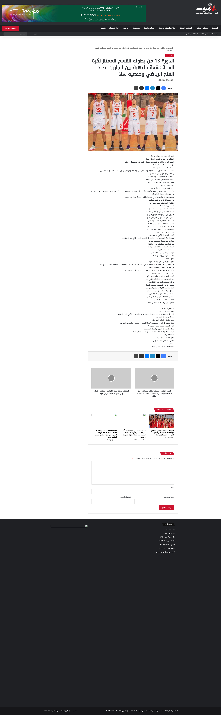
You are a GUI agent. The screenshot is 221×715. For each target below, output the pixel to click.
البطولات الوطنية (202, 28)
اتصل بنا (74, 710)
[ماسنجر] (147, 88)
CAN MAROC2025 (10, 28)
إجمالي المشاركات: (169, 548)
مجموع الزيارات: (170, 540)
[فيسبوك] (163, 88)
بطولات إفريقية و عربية (167, 28)
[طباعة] (136, 88)
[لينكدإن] (152, 88)
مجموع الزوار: (171, 544)
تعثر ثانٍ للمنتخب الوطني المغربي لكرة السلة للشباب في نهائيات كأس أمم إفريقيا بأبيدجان (162, 432)
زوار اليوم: (171, 529)
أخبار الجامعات (114, 28)
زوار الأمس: (171, 533)
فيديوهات (136, 28)
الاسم (171, 487)
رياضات (125, 28)
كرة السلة (156, 48)
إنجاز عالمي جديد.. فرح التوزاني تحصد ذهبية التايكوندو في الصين (169, 33)
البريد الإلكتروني (168, 497)
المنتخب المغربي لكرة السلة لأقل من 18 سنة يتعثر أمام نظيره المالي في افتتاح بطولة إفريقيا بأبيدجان (133, 434)
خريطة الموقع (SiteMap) (52, 710)
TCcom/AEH (132, 710)
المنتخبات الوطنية (186, 28)
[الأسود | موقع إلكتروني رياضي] (207, 8)
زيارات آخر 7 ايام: (169, 537)
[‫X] (158, 88)
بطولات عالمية (149, 28)
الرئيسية (215, 28)
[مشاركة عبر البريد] (141, 88)
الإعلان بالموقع (65, 710)
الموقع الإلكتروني (125, 497)
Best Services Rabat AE (114, 710)
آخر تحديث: (171, 552)
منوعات (103, 28)
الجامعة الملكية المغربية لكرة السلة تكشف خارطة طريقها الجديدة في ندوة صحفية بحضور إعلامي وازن (106, 434)
